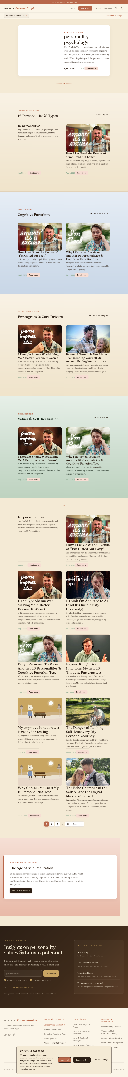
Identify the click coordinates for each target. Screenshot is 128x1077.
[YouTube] (5, 1034)
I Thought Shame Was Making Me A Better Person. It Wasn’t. (38, 356)
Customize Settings (100, 1060)
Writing (98, 8)
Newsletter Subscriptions (112, 1043)
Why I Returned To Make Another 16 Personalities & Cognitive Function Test (84, 256)
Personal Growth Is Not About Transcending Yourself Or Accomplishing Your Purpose (86, 358)
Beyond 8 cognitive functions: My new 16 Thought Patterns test (83, 668)
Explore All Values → (101, 418)
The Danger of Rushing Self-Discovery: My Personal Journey (85, 732)
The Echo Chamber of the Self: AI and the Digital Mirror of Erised (86, 792)
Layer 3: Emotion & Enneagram (80, 1039)
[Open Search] (116, 8)
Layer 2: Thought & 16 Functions (82, 1032)
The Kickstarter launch (43, 980)
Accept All (64, 1060)
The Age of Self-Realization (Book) (109, 1032)
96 (68, 824)
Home (72, 8)
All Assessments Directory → (55, 1044)
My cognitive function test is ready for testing (38, 730)
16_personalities (29, 126)
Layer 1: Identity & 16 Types (81, 1025)
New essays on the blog (17, 980)
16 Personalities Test (53, 1029)
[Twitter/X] (9, 1034)
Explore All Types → (102, 114)
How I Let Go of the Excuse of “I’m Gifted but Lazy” (86, 155)
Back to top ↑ (118, 1069)
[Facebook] (13, 1034)
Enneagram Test (51, 1038)
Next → (77, 824)
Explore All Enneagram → (99, 315)
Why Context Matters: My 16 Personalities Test (38, 790)
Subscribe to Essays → (115, 16)
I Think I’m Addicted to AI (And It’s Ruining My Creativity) (87, 605)
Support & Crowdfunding (111, 1038)
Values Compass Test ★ (54, 1025)
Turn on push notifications (22, 987)
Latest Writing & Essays (111, 1026)
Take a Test (85, 8)
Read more (92, 68)
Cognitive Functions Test (55, 1034)
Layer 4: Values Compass (83, 1045)
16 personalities (96, 263)
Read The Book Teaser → (21, 891)
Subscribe (108, 8)
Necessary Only (82, 1060)
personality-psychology (67, 2)
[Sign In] (122, 8)
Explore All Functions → (100, 213)
